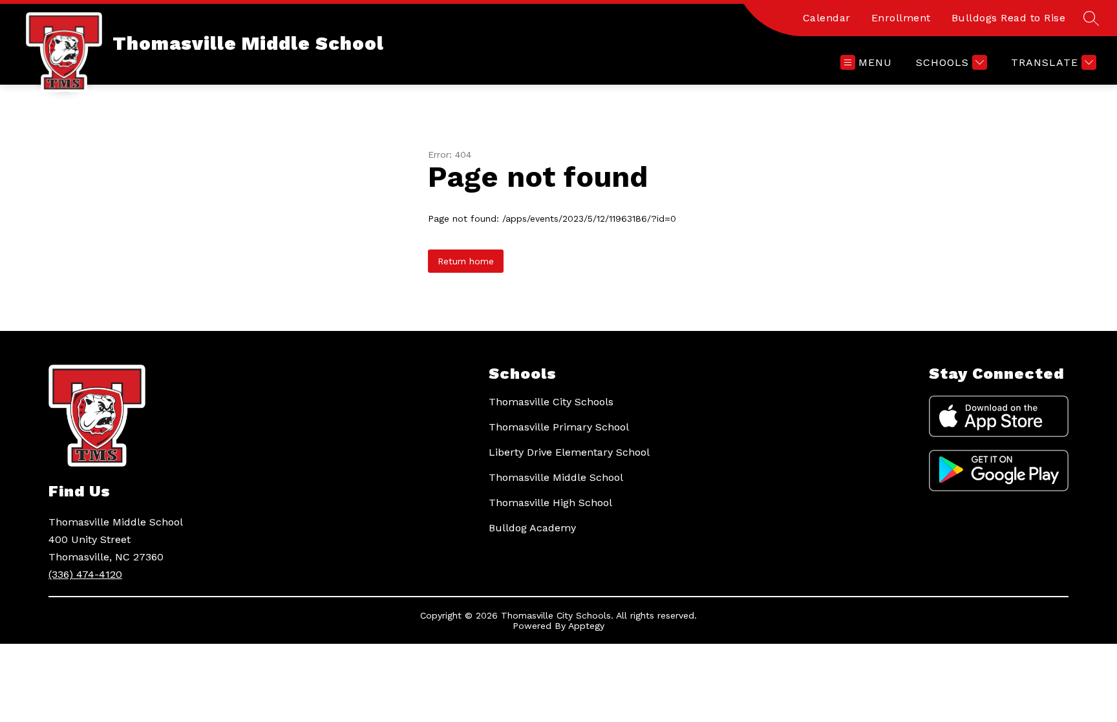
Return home (466, 261)
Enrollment (901, 18)
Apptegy (586, 626)
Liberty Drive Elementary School (569, 452)
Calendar (827, 18)
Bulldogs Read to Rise (1009, 18)
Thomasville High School (550, 502)
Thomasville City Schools (551, 402)
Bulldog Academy (532, 528)
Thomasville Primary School (559, 427)
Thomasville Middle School (556, 477)
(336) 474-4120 (85, 574)
